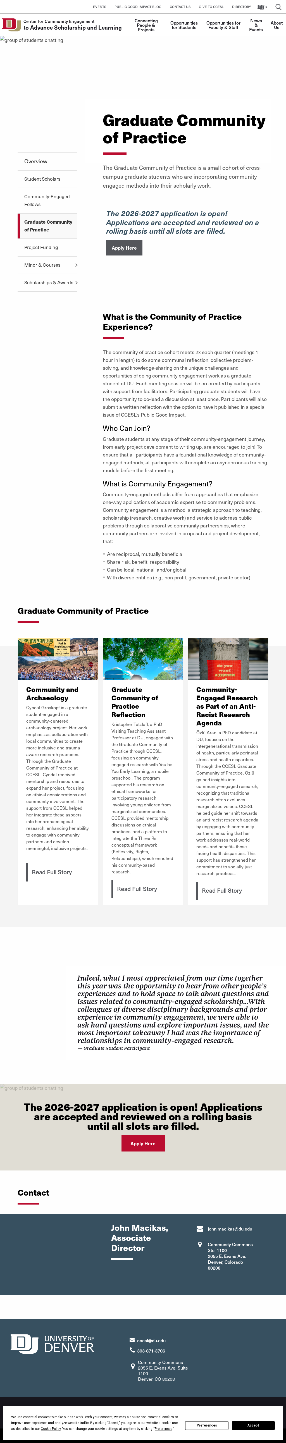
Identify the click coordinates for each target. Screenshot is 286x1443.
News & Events (256, 24)
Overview (35, 161)
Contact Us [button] (180, 6)
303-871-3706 (151, 1351)
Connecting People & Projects (147, 24)
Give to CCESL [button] (211, 6)
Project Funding (41, 247)
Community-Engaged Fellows (47, 200)
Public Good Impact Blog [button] (138, 6)
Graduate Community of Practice (48, 225)
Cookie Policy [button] (51, 1429)
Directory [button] (241, 6)
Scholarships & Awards (48, 282)
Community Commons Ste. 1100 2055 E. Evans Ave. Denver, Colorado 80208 (230, 1256)
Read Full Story (52, 872)
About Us (277, 25)
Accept (253, 1425)
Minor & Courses (42, 264)
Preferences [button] (163, 1429)
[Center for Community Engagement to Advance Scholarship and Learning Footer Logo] (52, 1343)
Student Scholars (42, 178)
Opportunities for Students (184, 25)
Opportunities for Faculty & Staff (224, 25)
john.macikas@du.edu (230, 1228)
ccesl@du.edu (151, 1340)
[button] (263, 6)
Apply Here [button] (124, 247)
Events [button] (99, 6)
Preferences (207, 1425)
